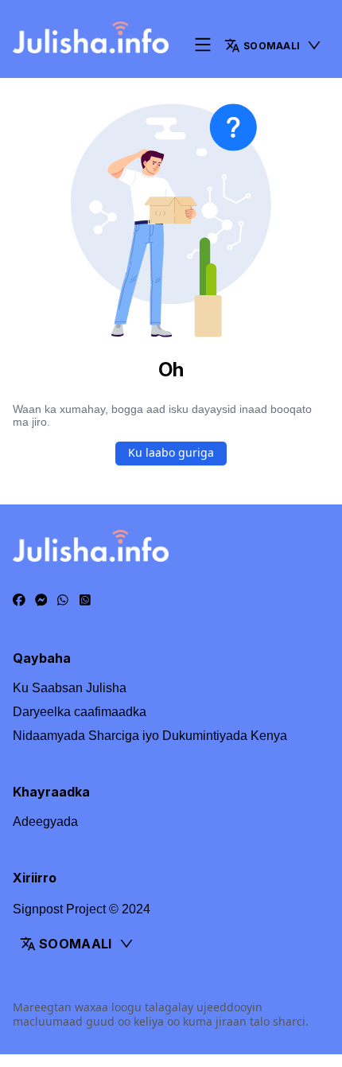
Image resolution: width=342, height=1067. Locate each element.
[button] (273, 45)
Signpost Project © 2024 (81, 909)
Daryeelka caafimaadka (79, 711)
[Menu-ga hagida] (202, 45)
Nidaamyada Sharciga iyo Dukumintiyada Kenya (150, 735)
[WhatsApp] (62, 600)
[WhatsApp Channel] (85, 600)
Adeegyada (45, 821)
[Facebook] (19, 600)
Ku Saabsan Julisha (69, 688)
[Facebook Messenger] (41, 600)
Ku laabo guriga (171, 452)
